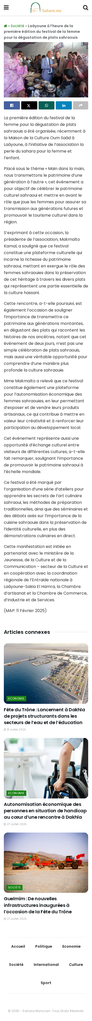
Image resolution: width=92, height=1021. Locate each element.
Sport (46, 982)
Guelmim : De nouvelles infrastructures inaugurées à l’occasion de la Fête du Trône (38, 905)
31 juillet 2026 (16, 730)
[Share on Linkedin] (64, 105)
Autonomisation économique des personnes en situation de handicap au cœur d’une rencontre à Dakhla (45, 810)
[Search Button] (85, 7)
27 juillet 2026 (16, 824)
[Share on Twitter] (29, 105)
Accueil (18, 946)
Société (17, 25)
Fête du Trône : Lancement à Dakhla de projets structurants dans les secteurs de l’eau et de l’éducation (44, 716)
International (46, 964)
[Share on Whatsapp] (47, 105)
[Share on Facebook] (12, 105)
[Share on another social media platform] (80, 105)
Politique (43, 946)
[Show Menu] (6, 7)
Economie (16, 698)
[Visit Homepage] (46, 8)
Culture (76, 964)
